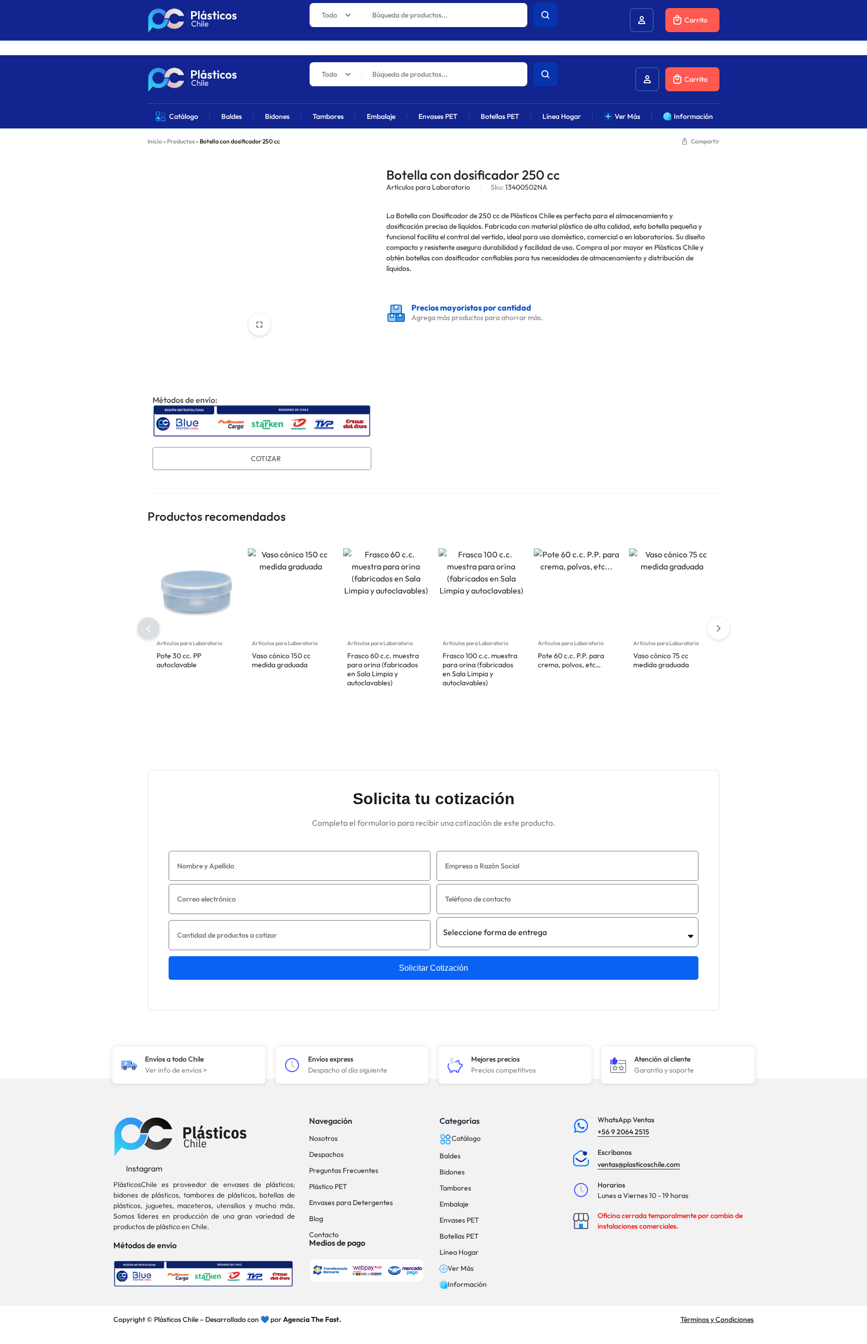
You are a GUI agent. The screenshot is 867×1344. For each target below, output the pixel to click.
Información (693, 116)
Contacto (324, 1235)
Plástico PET (328, 1186)
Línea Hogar (561, 116)
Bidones (277, 116)
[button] (718, 629)
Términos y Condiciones (717, 1319)
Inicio (155, 141)
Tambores (328, 116)
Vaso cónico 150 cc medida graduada (281, 660)
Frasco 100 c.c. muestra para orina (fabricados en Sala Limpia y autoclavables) (480, 669)
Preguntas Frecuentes (343, 1170)
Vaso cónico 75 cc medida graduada (661, 660)
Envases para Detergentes (351, 1203)
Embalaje (381, 116)
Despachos (326, 1154)
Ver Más (627, 116)
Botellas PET (500, 116)
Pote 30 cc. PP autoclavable (179, 660)
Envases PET (438, 116)
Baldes (231, 116)
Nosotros (323, 1138)
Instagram (143, 1168)
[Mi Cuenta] (647, 79)
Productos (181, 141)
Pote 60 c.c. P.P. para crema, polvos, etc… (571, 660)
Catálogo (183, 116)
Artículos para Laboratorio (428, 187)
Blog (316, 1219)
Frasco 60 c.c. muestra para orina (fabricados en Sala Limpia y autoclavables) (383, 669)
